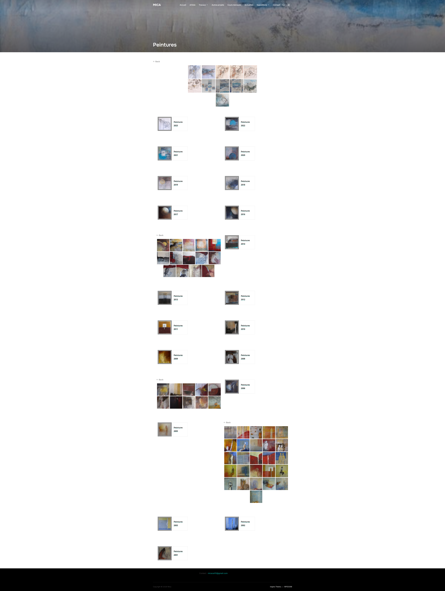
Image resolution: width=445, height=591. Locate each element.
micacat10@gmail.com (218, 573)
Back (157, 61)
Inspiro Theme (275, 587)
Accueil (183, 5)
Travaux (202, 5)
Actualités (249, 5)
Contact (276, 5)
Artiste (192, 5)
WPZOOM (288, 587)
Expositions (262, 5)
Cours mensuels (234, 5)
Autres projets (218, 5)
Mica (157, 5)
